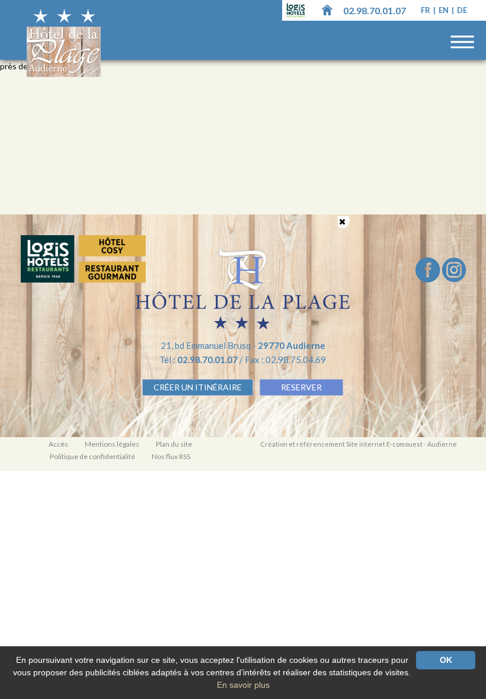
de (462, 10)
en (444, 10)
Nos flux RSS (171, 456)
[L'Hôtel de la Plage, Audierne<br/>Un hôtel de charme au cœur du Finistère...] (327, 9)
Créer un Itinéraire (198, 387)
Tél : (199, 359)
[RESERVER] (83, 259)
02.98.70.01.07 (374, 10)
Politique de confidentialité (92, 456)
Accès (58, 444)
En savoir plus (243, 685)
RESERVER (301, 387)
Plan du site (174, 444)
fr (426, 10)
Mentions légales (112, 444)
